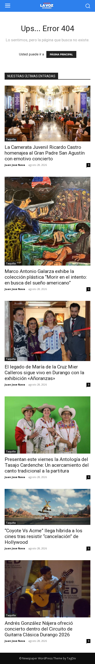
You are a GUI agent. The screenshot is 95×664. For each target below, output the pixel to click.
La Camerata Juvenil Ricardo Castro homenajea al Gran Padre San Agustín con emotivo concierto (45, 153)
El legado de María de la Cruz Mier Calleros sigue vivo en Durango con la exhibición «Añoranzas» (44, 372)
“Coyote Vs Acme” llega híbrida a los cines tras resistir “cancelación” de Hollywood (43, 536)
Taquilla (11, 139)
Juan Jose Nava (15, 165)
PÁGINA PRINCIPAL (61, 54)
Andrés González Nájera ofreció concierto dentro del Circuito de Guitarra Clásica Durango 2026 (39, 628)
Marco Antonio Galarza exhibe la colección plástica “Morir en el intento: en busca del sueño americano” (46, 277)
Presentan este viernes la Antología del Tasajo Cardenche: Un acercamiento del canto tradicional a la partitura (47, 465)
